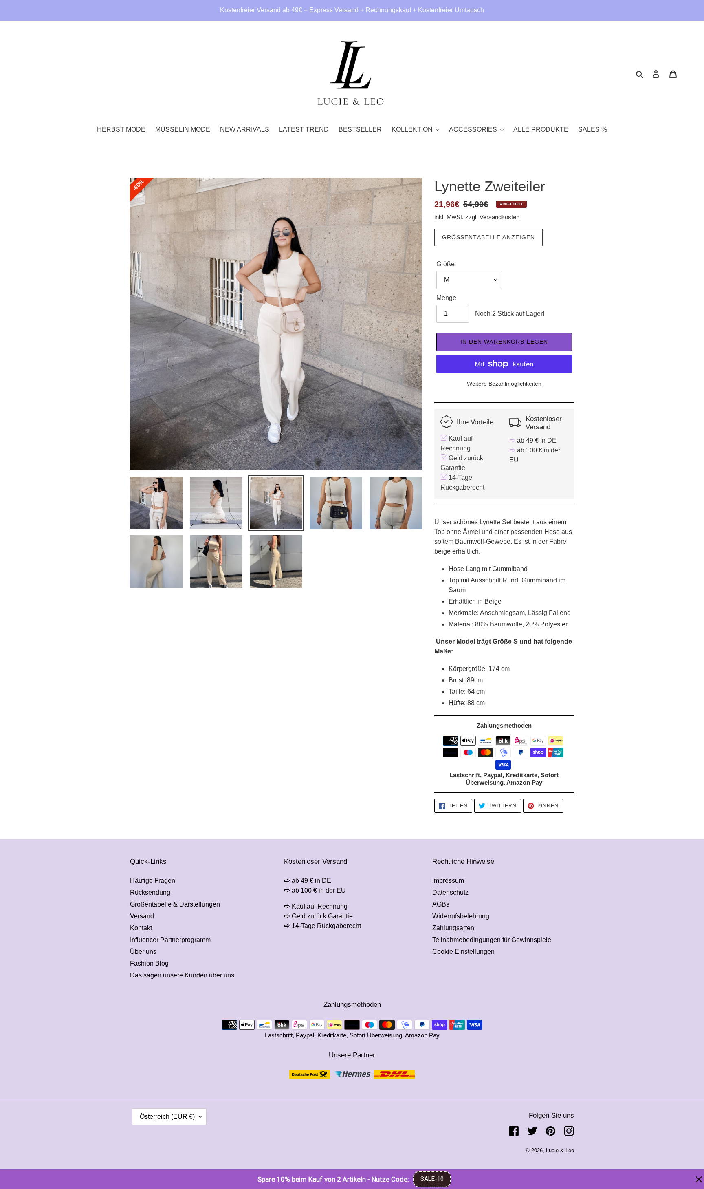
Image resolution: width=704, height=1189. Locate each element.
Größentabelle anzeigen (488, 237)
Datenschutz (450, 892)
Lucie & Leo (560, 1150)
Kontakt (141, 927)
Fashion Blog (149, 963)
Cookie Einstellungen (463, 951)
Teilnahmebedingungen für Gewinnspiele (491, 939)
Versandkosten (499, 217)
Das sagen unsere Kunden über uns (182, 975)
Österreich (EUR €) (167, 1116)
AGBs (440, 904)
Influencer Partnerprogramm (170, 939)
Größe (445, 263)
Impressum (448, 880)
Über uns (143, 951)
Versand (142, 916)
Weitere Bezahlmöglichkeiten (504, 383)
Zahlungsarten (453, 927)
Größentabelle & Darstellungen (175, 904)
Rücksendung (150, 892)
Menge (446, 297)
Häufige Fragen (152, 880)
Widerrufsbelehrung (460, 916)
